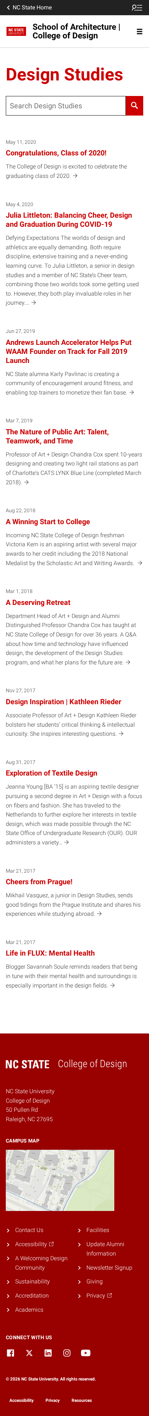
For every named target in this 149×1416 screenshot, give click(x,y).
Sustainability (32, 1281)
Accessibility (21, 1400)
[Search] (134, 106)
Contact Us (29, 1230)
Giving (94, 1281)
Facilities (97, 1230)
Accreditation (32, 1295)
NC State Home (32, 7)
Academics (29, 1309)
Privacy (53, 1400)
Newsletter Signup (109, 1267)
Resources (82, 1400)
